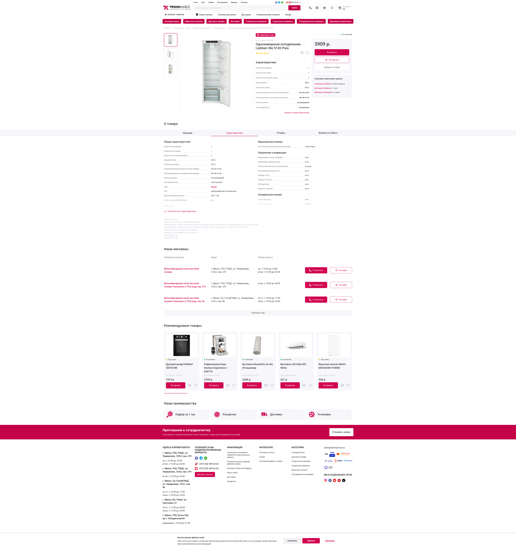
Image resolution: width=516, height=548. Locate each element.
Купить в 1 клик (332, 67)
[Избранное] (332, 8)
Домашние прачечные (340, 21)
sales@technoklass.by (334, 447)
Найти (294, 8)
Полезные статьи (267, 452)
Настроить (330, 541)
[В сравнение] (302, 53)
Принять (311, 541)
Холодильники (172, 21)
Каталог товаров (175, 15)
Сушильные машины (283, 21)
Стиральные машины (256, 21)
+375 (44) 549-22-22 (209, 464)
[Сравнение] (324, 8)
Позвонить (318, 270)
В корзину (332, 52)
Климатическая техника (268, 14)
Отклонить (292, 541)
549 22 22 (294, 2)
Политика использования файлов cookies (238, 462)
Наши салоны (205, 14)
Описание (187, 133)
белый (214, 187)
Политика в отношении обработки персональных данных (238, 454)
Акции (288, 14)
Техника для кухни (227, 14)
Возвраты (231, 481)
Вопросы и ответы (328, 133)
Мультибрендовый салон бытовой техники (181, 270)
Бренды (234, 2)
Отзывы (281, 133)
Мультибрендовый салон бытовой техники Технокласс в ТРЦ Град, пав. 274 (185, 285)
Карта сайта (232, 473)
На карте (343, 270)
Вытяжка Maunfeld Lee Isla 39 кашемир (257, 366)
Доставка (231, 477)
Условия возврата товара (270, 461)
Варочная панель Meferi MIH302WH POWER (332, 366)
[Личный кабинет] (317, 8)
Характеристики (234, 133)
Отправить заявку (341, 432)
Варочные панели (193, 21)
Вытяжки (235, 21)
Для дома (246, 14)
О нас (196, 2)
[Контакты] (310, 8)
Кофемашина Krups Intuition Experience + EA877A (215, 368)
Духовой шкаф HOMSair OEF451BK (179, 366)
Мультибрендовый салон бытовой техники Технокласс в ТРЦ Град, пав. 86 (184, 300)
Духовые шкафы (217, 21)
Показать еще (258, 313)
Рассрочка (334, 60)
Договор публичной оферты (239, 468)
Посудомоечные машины (311, 21)
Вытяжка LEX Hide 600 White (293, 366)
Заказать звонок (205, 474)
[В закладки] (307, 53)
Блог (203, 2)
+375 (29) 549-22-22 (209, 468)
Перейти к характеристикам (296, 113)
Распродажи (222, 2)
